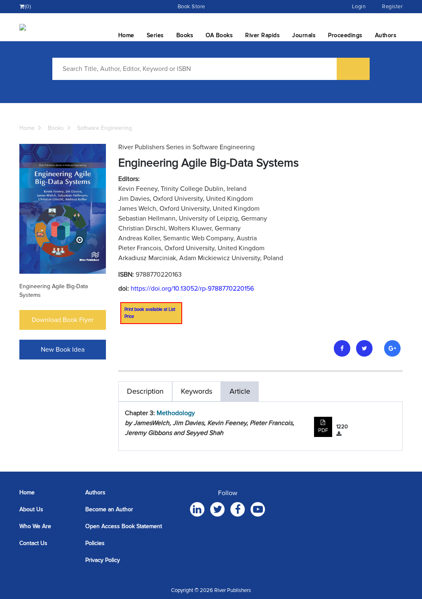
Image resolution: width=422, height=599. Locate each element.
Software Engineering (104, 128)
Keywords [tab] (196, 391)
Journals (304, 35)
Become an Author (109, 509)
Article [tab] (240, 391)
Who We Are (35, 526)
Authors (386, 35)
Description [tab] (145, 391)
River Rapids (262, 35)
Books (185, 35)
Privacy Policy (102, 560)
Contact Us (33, 543)
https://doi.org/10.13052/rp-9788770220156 (192, 288)
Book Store (191, 6)
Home (126, 35)
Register (392, 6)
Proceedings (345, 35)
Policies (95, 543)
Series (155, 35)
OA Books (219, 35)
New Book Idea (62, 349)
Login (359, 6)
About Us (31, 509)
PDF (323, 430)
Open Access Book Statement (123, 526)
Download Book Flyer (63, 320)
